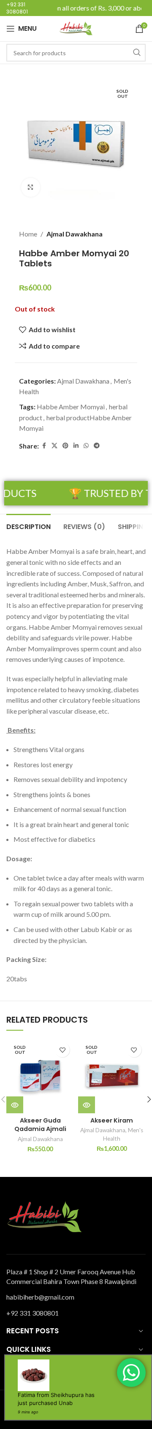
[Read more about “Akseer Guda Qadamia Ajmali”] (14, 1104)
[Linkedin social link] (76, 445)
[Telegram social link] (96, 445)
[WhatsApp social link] (86, 445)
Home (28, 234)
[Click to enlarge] (30, 187)
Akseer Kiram (111, 1120)
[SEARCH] (137, 53)
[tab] (28, 525)
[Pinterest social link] (65, 445)
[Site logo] (76, 28)
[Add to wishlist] (62, 1049)
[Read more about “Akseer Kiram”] (86, 1104)
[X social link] (54, 445)
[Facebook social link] (44, 445)
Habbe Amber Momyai (71, 407)
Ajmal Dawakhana (74, 234)
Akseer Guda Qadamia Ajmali (40, 1124)
